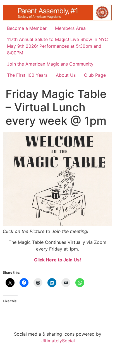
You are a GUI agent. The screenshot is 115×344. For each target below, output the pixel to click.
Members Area (70, 28)
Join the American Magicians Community (50, 64)
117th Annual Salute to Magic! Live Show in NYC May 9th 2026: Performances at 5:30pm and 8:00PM (57, 46)
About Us (66, 75)
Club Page (95, 75)
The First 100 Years (27, 75)
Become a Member (27, 28)
